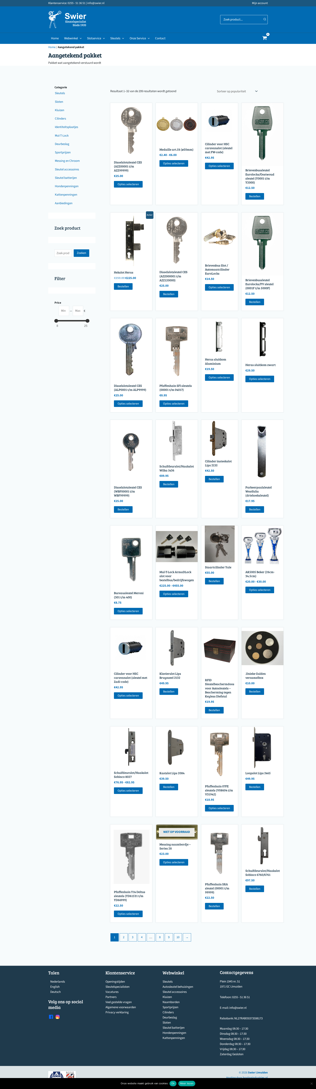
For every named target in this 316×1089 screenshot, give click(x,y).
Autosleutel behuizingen (178, 987)
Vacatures (112, 992)
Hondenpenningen (174, 1033)
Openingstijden (115, 981)
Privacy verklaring (117, 1012)
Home (55, 38)
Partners (111, 997)
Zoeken (81, 253)
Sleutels (115, 38)
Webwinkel (71, 38)
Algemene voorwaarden (121, 1007)
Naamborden (171, 1002)
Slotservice (94, 38)
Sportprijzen (170, 1007)
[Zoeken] (265, 19)
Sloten (167, 1022)
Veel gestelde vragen (119, 1002)
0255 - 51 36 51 (241, 997)
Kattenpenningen (174, 1038)
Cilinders (168, 1012)
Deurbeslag (170, 1017)
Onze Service (138, 38)
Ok (173, 1083)
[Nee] (311, 1083)
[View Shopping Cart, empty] (265, 38)
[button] (80, 38)
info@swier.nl (238, 1008)
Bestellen (254, 196)
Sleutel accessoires (175, 992)
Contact (160, 38)
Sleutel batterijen (174, 1028)
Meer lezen (187, 1083)
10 (177, 937)
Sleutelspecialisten (117, 987)
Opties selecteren (128, 184)
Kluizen (167, 997)
